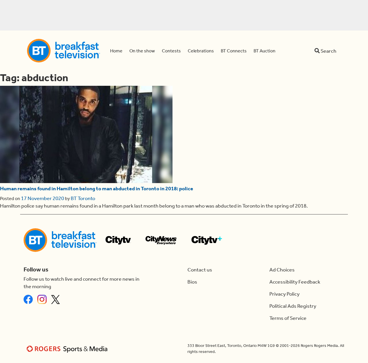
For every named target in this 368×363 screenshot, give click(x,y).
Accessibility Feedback (294, 282)
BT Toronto (83, 198)
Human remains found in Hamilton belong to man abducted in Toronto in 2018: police (96, 188)
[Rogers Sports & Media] (68, 349)
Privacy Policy (284, 294)
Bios (192, 282)
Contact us (199, 270)
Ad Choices (282, 270)
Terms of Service (287, 318)
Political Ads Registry (292, 306)
